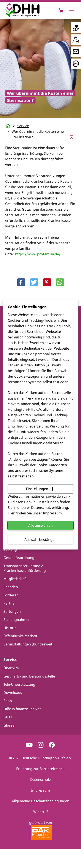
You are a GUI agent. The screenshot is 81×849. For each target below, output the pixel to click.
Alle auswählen (40, 525)
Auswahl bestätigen (40, 539)
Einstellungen (37, 488)
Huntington (17, 409)
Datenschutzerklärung (49, 507)
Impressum (52, 513)
